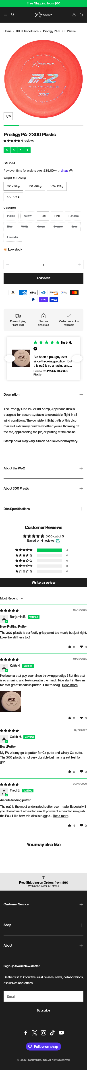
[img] (9, 611)
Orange (58, 226)
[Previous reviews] (9, 358)
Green (41, 226)
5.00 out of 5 (55, 536)
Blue (9, 226)
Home (7, 31)
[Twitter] (34, 1032)
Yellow (28, 216)
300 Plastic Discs (27, 31)
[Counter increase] (79, 265)
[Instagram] (43, 1032)
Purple (11, 216)
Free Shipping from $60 (43, 3)
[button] (6, 14)
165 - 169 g (56, 186)
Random (73, 216)
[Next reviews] (77, 358)
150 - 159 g (13, 186)
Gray (74, 226)
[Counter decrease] (8, 265)
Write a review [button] (43, 582)
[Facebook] (25, 1032)
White (24, 226)
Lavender (12, 237)
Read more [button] (69, 685)
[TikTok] (52, 1032)
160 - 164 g (35, 186)
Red (43, 216)
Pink (57, 216)
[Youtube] (61, 1032)
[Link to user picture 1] (10, 701)
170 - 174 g (13, 196)
